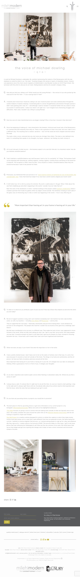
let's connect (63, 532)
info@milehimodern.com (12, 553)
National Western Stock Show (57, 412)
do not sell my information (36, 553)
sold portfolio (49, 532)
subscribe (56, 532)
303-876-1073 (40, 551)
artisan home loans (34, 532)
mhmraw (43, 532)
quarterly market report (12, 532)
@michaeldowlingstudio (20, 408)
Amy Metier (35, 321)
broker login (71, 532)
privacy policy (24, 553)
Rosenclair (45, 321)
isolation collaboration (63, 189)
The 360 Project (12, 417)
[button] (54, 2)
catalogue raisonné (24, 532)
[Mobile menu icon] (77, 6)
